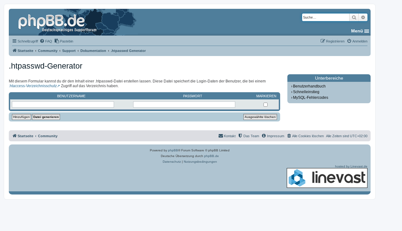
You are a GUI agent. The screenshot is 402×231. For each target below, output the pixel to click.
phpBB (173, 150)
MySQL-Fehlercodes (310, 97)
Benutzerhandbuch (309, 86)
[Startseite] (58, 22)
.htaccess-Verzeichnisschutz (33, 86)
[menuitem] (46, 41)
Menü (357, 30)
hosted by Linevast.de (351, 166)
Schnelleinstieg (306, 92)
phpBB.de (211, 156)
